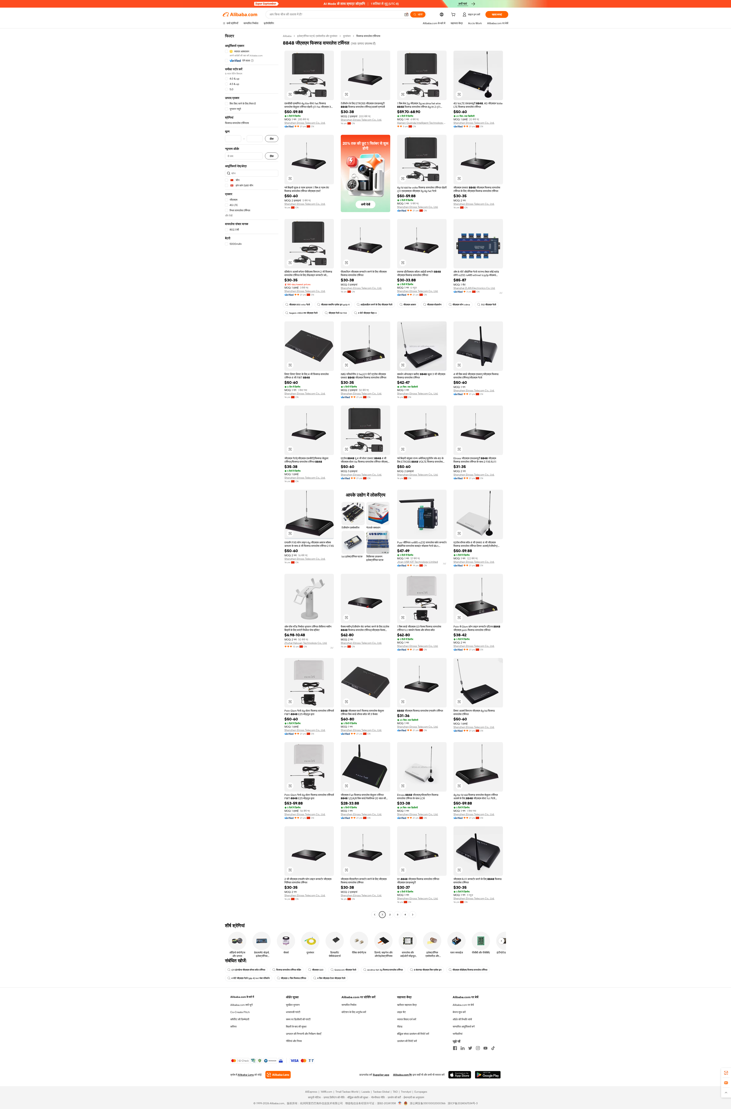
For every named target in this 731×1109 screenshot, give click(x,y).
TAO (395, 1091)
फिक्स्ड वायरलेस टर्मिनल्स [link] (368, 36)
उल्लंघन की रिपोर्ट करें (407, 1041)
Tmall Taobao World (346, 1091)
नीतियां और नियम (294, 1041)
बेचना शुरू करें (459, 1012)
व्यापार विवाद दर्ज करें (406, 1019)
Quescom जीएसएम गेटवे (345, 969)
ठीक (272, 138)
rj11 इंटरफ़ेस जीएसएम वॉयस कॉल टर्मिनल (248, 969)
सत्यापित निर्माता (349, 1004)
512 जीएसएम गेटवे (488, 304)
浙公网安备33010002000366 (427, 1103)
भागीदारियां (457, 1033)
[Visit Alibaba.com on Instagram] (478, 1048)
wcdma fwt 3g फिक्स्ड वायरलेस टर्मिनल (385, 969)
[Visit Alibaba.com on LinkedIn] (462, 1048)
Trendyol (406, 1091)
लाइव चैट (401, 1012)
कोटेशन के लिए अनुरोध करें (354, 1012)
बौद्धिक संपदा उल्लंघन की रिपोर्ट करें (413, 1033)
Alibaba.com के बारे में (242, 996)
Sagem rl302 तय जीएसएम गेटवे (303, 313)
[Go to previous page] (374, 914)
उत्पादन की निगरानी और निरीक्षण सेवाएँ (303, 1033)
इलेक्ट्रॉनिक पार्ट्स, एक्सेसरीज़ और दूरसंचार (317, 36)
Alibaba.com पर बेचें (463, 1004)
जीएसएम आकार (409, 304)
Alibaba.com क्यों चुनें (241, 1004)
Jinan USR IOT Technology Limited (417, 561)
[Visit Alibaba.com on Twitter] (470, 1048)
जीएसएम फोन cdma (461, 304)
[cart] (454, 15)
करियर (233, 1026)
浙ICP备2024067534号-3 (463, 1103)
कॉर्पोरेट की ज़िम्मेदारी (239, 1019)
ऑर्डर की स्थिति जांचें (462, 1019)
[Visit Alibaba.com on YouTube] (485, 1048)
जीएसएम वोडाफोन (434, 304)
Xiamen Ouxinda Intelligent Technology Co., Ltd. (422, 122)
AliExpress (311, 1091)
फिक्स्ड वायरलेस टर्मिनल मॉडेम (288, 969)
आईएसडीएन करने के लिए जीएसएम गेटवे (376, 304)
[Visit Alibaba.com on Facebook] (455, 1048)
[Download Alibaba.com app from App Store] (459, 1075)
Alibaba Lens (246, 1074)
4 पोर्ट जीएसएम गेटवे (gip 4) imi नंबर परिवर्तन (250, 978)
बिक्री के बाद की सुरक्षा (296, 1026)
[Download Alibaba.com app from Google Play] (488, 1075)
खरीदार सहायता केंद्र (407, 1004)
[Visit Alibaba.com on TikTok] (493, 1048)
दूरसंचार (347, 36)
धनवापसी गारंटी (293, 1012)
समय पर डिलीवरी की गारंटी (298, 1019)
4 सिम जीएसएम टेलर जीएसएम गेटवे (331, 978)
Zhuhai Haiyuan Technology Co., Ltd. (305, 642)
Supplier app (381, 1074)
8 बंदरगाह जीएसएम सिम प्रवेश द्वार (427, 969)
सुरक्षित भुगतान (293, 1004)
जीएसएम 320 (317, 969)
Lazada (366, 1091)
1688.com (326, 1091)
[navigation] (251, 476)
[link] (726, 1073)
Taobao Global (381, 1091)
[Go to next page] (412, 914)
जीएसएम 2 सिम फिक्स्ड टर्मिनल (293, 978)
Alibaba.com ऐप (402, 1074)
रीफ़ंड (399, 1026)
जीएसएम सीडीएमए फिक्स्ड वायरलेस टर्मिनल (469, 969)
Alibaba (287, 36)
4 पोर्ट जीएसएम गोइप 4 (367, 313)
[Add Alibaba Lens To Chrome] (278, 1075)
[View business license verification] (400, 1103)
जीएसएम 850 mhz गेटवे (299, 304)
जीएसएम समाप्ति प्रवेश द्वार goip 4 (335, 304)
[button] (406, 14)
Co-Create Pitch (240, 1012)
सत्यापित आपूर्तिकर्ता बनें (464, 1026)
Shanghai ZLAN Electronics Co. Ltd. (474, 288)
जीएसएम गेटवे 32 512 (338, 313)
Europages (420, 1091)
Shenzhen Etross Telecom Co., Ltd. (304, 122)
